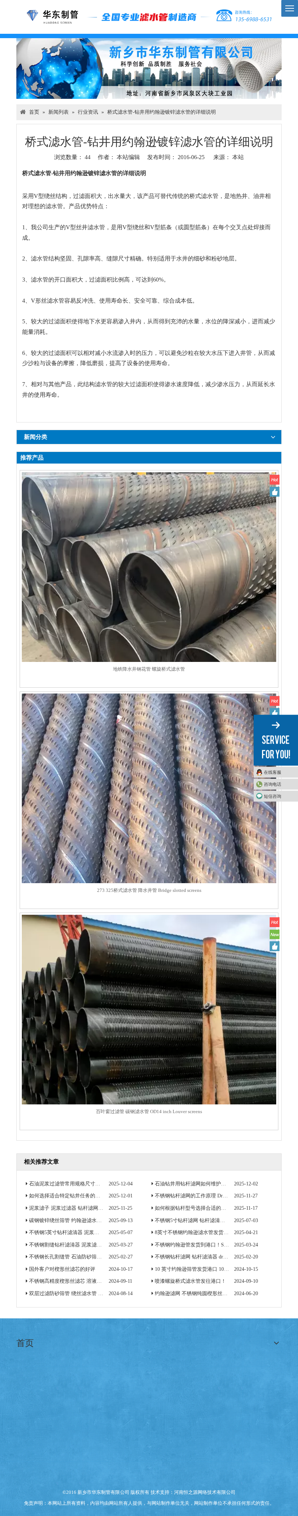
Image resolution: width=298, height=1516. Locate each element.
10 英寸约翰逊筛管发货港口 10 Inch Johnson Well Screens (217, 1269)
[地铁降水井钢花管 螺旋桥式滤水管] (149, 599)
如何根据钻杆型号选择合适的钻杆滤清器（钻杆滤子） (216, 1208)
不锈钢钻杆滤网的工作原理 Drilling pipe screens (207, 1195)
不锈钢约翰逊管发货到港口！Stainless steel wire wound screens (223, 1245)
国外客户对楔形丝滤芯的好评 (62, 1269)
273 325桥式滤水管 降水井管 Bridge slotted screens (149, 890)
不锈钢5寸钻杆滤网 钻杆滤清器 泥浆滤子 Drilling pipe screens (223, 1220)
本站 (238, 157)
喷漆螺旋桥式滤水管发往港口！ (190, 1281)
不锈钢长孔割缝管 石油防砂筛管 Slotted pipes (79, 1257)
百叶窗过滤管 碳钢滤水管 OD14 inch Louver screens (149, 1111)
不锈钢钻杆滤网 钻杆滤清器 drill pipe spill (201, 1257)
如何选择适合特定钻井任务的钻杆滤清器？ (77, 1195)
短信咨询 (272, 796)
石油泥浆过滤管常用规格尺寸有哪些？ (72, 1183)
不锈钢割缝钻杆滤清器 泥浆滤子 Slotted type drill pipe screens (96, 1245)
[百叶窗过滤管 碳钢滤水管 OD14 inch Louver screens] (149, 1041)
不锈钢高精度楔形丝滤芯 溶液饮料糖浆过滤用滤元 (85, 1281)
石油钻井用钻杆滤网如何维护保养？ (195, 1183)
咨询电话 (272, 784)
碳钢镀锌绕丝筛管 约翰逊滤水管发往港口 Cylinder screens (93, 1220)
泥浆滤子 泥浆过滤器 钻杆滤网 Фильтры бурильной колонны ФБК (102, 1208)
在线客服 (272, 772)
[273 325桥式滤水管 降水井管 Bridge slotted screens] (149, 820)
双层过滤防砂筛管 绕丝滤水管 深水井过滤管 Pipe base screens (97, 1293)
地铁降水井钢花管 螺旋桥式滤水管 (149, 669)
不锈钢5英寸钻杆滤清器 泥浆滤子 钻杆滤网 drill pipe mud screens (101, 1232)
